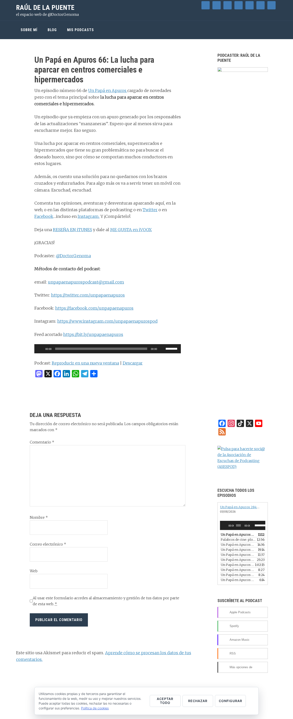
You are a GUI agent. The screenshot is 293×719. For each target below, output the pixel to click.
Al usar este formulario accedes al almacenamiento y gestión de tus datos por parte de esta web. (106, 601)
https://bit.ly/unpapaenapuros (93, 334)
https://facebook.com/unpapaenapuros (94, 308)
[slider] (172, 348)
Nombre (39, 517)
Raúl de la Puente (45, 7)
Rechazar (197, 701)
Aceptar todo (165, 701)
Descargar (133, 363)
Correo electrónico (48, 544)
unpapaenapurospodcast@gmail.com (86, 282)
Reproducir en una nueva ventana (85, 363)
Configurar (230, 701)
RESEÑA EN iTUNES (72, 229)
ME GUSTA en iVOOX (131, 229)
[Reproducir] (40, 348)
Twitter (150, 209)
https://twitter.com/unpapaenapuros (88, 295)
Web (34, 571)
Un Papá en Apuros (107, 90)
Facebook (43, 216)
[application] (107, 348)
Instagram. (89, 216)
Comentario (42, 442)
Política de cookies (95, 708)
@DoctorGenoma (73, 255)
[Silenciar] (162, 348)
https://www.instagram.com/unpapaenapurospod (107, 321)
